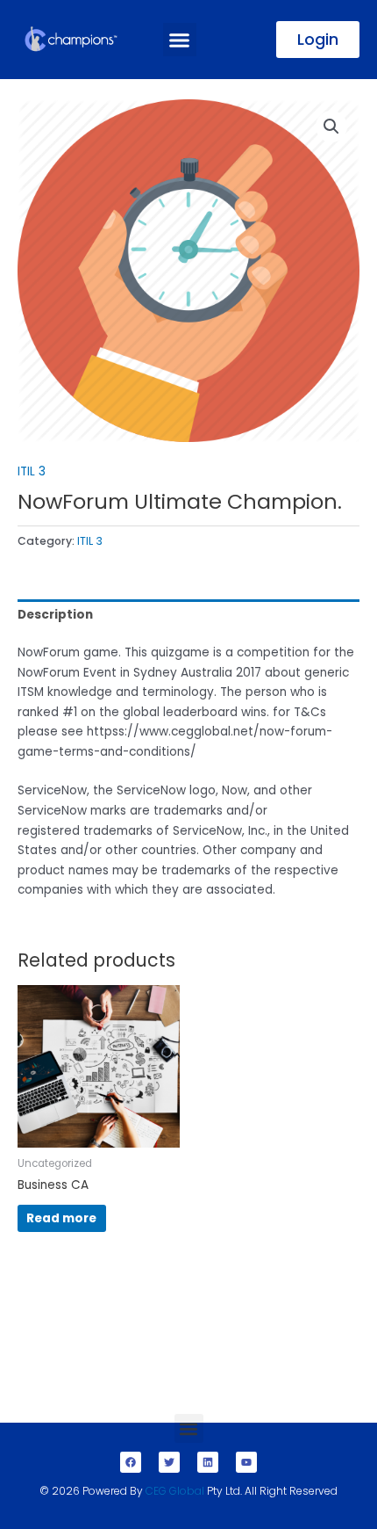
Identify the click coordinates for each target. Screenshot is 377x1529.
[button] (179, 39)
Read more (61, 1218)
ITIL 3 (32, 471)
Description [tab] (55, 614)
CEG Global (175, 1490)
